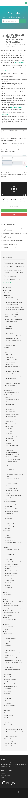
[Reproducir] (2, 195)
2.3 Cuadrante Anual (10, 316)
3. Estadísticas (7, 648)
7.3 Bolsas (7, 431)
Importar (18, 145)
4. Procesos (8, 703)
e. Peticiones (9, 409)
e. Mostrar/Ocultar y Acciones (13, 381)
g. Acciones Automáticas (12, 414)
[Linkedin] (23, 792)
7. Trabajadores (9, 523)
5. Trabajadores (8, 364)
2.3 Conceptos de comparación (14, 472)
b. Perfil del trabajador (11, 371)
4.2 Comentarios (9, 352)
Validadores (7, 717)
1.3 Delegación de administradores (13, 641)
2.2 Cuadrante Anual (10, 734)
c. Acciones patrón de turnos (13, 340)
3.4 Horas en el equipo (10, 657)
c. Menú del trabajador (11, 304)
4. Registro (6, 347)
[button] (14, 189)
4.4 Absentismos (9, 357)
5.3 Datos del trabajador (11, 388)
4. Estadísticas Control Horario (12, 542)
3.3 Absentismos (9, 655)
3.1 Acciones (8, 741)
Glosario (5, 599)
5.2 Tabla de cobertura (10, 672)
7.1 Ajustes (7, 397)
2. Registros (7, 645)
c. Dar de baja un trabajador (12, 376)
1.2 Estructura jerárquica (11, 638)
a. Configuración (10, 438)
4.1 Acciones (8, 350)
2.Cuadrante (7, 295)
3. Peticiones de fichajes (11, 540)
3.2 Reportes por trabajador (11, 652)
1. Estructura (7, 633)
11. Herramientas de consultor (13, 459)
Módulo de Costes (7, 610)
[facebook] (8, 200)
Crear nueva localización (16, 107)
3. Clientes (7, 700)
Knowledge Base (11, 16)
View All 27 (6, 282)
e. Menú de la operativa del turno (14, 309)
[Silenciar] (23, 195)
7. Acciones (7, 676)
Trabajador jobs (8, 712)
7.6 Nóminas (8, 450)
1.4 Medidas (8, 643)
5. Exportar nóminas (11, 483)
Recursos (5, 624)
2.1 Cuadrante (8, 297)
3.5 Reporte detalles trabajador (12, 660)
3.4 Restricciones (9, 345)
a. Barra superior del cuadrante (13, 729)
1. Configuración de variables (11, 612)
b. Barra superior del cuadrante (13, 302)
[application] (14, 189)
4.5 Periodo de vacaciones (11, 359)
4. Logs (6, 664)
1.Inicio (6, 292)
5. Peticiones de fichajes (11, 590)
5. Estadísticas (8, 518)
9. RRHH (6, 693)
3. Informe (7, 559)
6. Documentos (8, 521)
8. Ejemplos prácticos (11, 490)
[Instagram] (18, 792)
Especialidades (5, 114)
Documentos (6, 592)
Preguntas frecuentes (9, 504)
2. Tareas (7, 698)
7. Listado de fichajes (10, 570)
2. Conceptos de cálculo (11, 461)
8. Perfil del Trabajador (10, 526)
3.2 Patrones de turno (10, 333)
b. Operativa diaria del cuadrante (13, 731)
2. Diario (7, 582)
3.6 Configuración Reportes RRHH (13, 662)
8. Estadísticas (7, 691)
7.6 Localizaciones (9, 448)
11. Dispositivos (9, 554)
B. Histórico (9, 326)
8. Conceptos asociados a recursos (15, 474)
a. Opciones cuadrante (11, 299)
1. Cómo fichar (8, 580)
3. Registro (6, 738)
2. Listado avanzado (10, 557)
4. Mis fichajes (8, 587)
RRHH (5, 547)
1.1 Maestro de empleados (11, 636)
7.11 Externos (8, 426)
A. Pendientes (9, 324)
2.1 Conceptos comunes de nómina (15, 464)
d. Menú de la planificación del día (14, 307)
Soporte (3, 773)
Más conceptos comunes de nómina (11, 608)
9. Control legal (8, 575)
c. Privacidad (9, 404)
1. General (9, 373)
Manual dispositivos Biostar (10, 605)
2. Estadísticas (7, 615)
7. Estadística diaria (10, 488)
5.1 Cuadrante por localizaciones (12, 669)
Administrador (19, 16)
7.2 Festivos (8, 428)
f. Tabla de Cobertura (11, 312)
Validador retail (7, 715)
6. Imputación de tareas (9, 686)
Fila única (6, 710)
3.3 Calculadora (8, 342)
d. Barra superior (10, 378)
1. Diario (7, 535)
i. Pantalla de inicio (10, 419)
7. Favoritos (7, 688)
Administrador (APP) (9, 501)
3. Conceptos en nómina (12, 478)
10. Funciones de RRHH (11, 456)
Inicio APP (7, 528)
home (4, 16)
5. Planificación (7, 667)
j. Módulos (8, 421)
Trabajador (6, 597)
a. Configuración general (12, 399)
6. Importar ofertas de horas (9, 247)
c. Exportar (8, 443)
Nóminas (5, 617)
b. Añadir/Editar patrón (11, 338)
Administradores (8, 626)
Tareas (5, 681)
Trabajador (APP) (8, 506)
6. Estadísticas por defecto (11, 392)
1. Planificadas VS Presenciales (12, 549)
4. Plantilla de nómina (11, 481)
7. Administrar (7, 394)
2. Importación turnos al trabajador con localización (15, 233)
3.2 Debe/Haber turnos (10, 743)
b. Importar (22, 17)
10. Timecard (8, 552)
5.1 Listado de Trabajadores (11, 366)
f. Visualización (9, 411)
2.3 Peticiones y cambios (11, 736)
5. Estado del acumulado (11, 564)
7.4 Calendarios (8, 433)
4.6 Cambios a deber (10, 362)
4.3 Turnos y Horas (9, 354)
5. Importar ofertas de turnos (10, 244)
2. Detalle (7, 537)
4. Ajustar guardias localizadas (12, 561)
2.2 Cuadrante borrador (10, 314)
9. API (7, 493)
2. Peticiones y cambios (10, 511)
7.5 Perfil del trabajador (10, 445)
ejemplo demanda (7, 70)
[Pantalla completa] (25, 195)
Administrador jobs (8, 705)
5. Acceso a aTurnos (9, 683)
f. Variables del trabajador (12, 383)
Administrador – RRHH (9, 619)
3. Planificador (7, 328)
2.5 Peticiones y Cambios (11, 321)
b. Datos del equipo (10, 402)
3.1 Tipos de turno (9, 331)
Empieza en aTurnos (5, 775)
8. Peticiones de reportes (10, 679)
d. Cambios (8, 406)
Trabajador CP (7, 578)
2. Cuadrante (7, 724)
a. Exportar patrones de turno (13, 335)
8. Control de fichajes (10, 573)
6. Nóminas (7, 674)
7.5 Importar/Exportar (14, 17)
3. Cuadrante (8, 513)
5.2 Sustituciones (9, 385)
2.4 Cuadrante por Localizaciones (13, 319)
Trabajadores (7, 629)
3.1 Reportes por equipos (11, 650)
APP (4, 499)
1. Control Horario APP (10, 508)
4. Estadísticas (7, 745)
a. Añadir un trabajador (11, 369)
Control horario (6, 530)
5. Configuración (9, 545)
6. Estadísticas (7, 390)
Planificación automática (19, 62)
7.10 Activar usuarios (10, 423)
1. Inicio (6, 722)
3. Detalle (7, 585)
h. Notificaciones (10, 416)
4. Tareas (7, 516)
